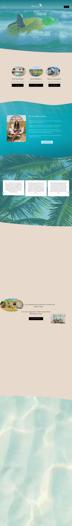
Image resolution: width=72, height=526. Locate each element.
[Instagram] (3, 6)
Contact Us (66, 6)
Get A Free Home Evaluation (36, 318)
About (25, 10)
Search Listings (36, 85)
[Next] (68, 192)
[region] (36, 192)
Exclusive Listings (37, 10)
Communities (45, 10)
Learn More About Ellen (47, 142)
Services (30, 10)
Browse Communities (54, 85)
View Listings (18, 85)
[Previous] (3, 192)
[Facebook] (5, 6)
